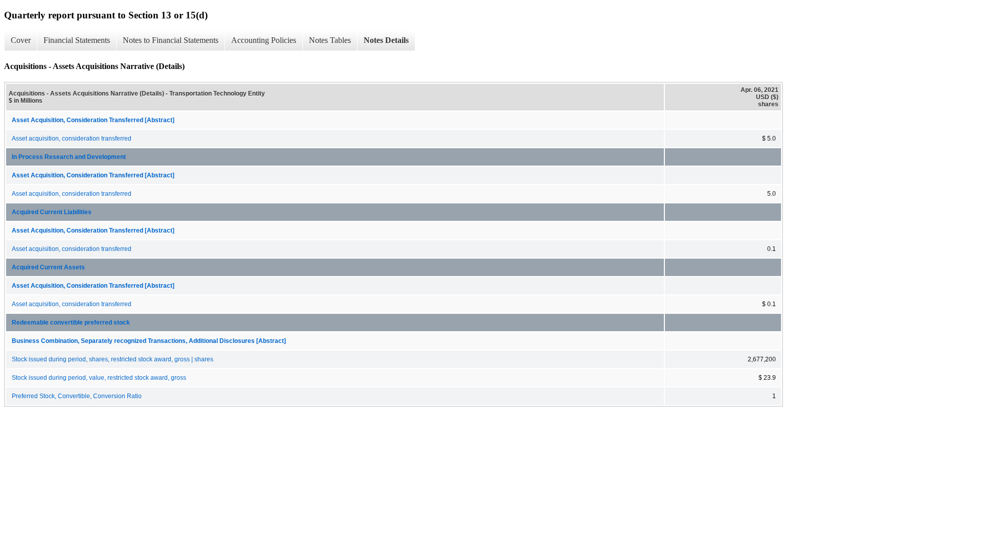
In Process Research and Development (69, 157)
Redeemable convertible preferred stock (71, 322)
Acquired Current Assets (48, 267)
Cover (21, 40)
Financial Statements (76, 40)
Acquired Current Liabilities (52, 212)
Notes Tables (330, 40)
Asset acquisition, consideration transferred (71, 138)
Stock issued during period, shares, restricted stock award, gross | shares (112, 359)
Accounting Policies (263, 40)
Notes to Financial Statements (170, 40)
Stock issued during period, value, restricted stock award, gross (99, 378)
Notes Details (386, 40)
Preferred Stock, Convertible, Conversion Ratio (77, 396)
